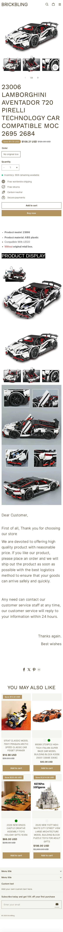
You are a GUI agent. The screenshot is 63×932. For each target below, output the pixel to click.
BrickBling (11, 915)
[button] (60, 4)
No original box (11, 154)
